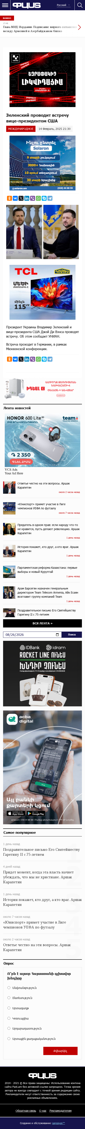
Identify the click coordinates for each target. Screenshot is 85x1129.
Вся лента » (43, 623)
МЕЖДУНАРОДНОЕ (20, 128)
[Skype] (44, 198)
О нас (42, 1110)
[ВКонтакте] (15, 198)
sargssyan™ (58, 1123)
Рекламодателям (61, 1110)
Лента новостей (17, 408)
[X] (21, 198)
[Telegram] (49, 198)
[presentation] (69, 29)
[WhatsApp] (38, 198)
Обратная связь (26, 1110)
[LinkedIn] (26, 198)
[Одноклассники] (9, 198)
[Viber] (32, 198)
